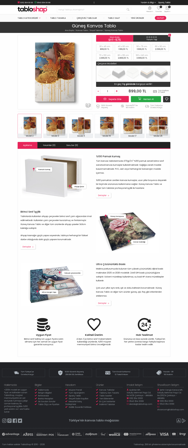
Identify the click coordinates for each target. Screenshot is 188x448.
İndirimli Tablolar (107, 404)
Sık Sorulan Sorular (46, 401)
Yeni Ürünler (137, 18)
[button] (166, 128)
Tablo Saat (114, 18)
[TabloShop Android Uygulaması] (184, 421)
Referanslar (43, 395)
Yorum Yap (151, 39)
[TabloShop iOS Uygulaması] (179, 421)
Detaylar (102, 195)
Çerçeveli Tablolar (87, 18)
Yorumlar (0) (49, 145)
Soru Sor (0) (72, 145)
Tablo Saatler (105, 395)
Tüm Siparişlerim (77, 392)
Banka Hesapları (45, 398)
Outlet (160, 18)
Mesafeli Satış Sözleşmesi (73, 403)
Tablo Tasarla (58, 18)
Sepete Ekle (114, 99)
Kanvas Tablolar (107, 390)
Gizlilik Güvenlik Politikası (80, 407)
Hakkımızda (43, 390)
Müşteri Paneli (75, 390)
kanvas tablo (94, 420)
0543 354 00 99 (43, 2)
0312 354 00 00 (26, 2)
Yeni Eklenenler (106, 398)
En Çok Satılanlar (107, 401)
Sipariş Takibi (164, 2)
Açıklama (27, 145)
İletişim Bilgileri (45, 392)
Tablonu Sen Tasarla (109, 392)
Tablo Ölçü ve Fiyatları (48, 404)
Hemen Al (148, 99)
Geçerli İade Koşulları (78, 398)
